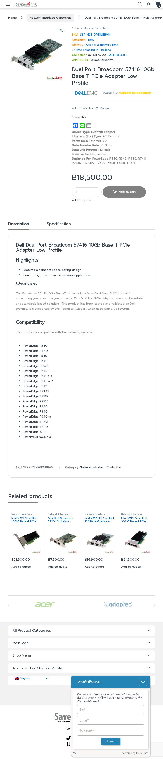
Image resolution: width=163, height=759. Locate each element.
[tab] (18, 225)
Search (139, 4)
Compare (106, 108)
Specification (59, 224)
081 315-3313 (117, 55)
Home (12, 17)
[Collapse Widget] (143, 682)
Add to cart (127, 192)
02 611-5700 (97, 55)
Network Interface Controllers (51, 17)
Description (18, 224)
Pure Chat (142, 753)
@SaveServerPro (102, 60)
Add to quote (81, 200)
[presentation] (154, 605)
